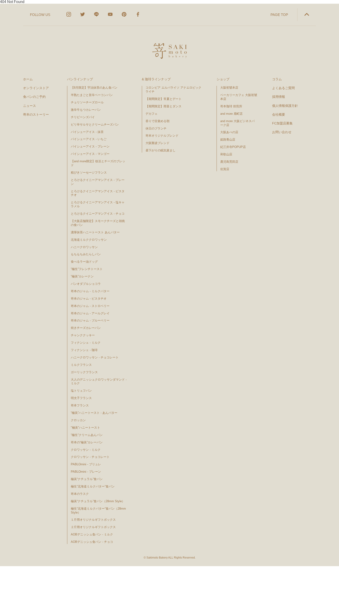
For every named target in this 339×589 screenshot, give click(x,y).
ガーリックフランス (84, 372)
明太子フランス (81, 398)
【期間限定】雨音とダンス (163, 106)
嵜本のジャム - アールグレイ (90, 313)
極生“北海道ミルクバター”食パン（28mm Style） (98, 510)
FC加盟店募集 (282, 123)
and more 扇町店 (231, 113)
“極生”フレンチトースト (87, 269)
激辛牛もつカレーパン (86, 109)
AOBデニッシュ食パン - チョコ (92, 542)
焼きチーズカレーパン (86, 328)
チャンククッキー (83, 335)
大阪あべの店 (229, 132)
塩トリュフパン (81, 390)
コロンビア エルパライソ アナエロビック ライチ (173, 89)
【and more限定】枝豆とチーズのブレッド (98, 163)
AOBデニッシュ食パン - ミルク (92, 534)
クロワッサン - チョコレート (92, 457)
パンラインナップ (80, 79)
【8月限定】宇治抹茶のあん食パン (94, 87)
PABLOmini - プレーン (86, 471)
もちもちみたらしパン (86, 254)
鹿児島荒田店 (229, 161)
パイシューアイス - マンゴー (90, 154)
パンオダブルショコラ (86, 283)
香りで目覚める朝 (158, 121)
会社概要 (278, 114)
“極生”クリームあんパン (87, 435)
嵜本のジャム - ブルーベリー (90, 320)
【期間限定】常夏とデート (163, 99)
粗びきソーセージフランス (89, 172)
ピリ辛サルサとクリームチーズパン (95, 124)
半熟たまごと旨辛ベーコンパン (92, 95)
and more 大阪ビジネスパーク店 (237, 123)
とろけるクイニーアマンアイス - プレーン (98, 182)
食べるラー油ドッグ (84, 261)
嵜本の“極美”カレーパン (87, 442)
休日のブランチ (156, 128)
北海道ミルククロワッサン (89, 239)
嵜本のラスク (80, 494)
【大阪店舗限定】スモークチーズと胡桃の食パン (98, 223)
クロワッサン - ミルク (87, 449)
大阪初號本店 (229, 87)
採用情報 (278, 97)
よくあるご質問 (283, 88)
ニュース (29, 106)
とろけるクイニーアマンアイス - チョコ (98, 213)
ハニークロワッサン (84, 247)
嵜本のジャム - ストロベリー (90, 306)
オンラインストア (36, 88)
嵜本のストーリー (36, 114)
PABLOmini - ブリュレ (86, 464)
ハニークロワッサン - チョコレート (95, 357)
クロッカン (78, 420)
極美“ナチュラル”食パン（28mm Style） (98, 501)
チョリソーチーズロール (87, 102)
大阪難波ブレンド (158, 143)
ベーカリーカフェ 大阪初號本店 (238, 97)
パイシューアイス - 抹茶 (87, 132)
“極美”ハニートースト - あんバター (94, 413)
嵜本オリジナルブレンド (162, 135)
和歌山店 (226, 154)
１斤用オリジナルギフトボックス (93, 519)
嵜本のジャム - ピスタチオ (89, 298)
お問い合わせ (281, 132)
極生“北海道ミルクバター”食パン (93, 486)
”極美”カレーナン (82, 276)
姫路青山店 (227, 139)
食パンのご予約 (34, 97)
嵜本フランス (80, 405)
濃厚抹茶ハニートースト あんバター (95, 232)
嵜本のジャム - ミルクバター (90, 291)
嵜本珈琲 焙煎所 (231, 106)
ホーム (28, 79)
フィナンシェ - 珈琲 (84, 350)
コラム (277, 79)
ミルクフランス (81, 365)
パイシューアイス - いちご (89, 139)
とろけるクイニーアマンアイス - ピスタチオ (98, 193)
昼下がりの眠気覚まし (160, 150)
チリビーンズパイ (83, 117)
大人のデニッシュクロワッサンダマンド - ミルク (99, 381)
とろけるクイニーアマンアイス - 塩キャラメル (98, 204)
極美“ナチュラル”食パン (87, 479)
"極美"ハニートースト (85, 427)
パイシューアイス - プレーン (90, 146)
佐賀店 (224, 169)
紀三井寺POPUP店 (233, 147)
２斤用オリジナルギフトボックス (93, 527)
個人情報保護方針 (285, 106)
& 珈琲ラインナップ (156, 79)
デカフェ (152, 113)
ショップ (223, 79)
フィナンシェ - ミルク (86, 342)
